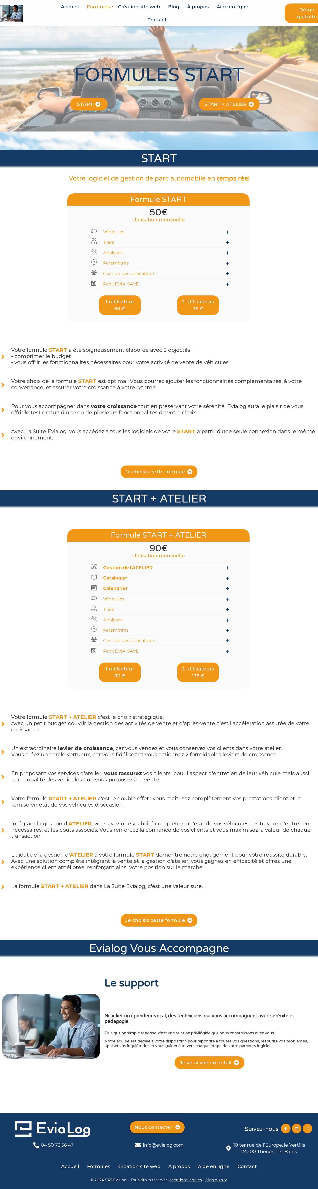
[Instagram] (307, 1128)
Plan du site (216, 1180)
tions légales (190, 1180)
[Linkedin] (296, 1128)
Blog (173, 7)
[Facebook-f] (286, 1128)
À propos (198, 7)
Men (174, 1180)
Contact (157, 20)
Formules (98, 7)
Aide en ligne (232, 7)
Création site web (139, 7)
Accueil (70, 7)
